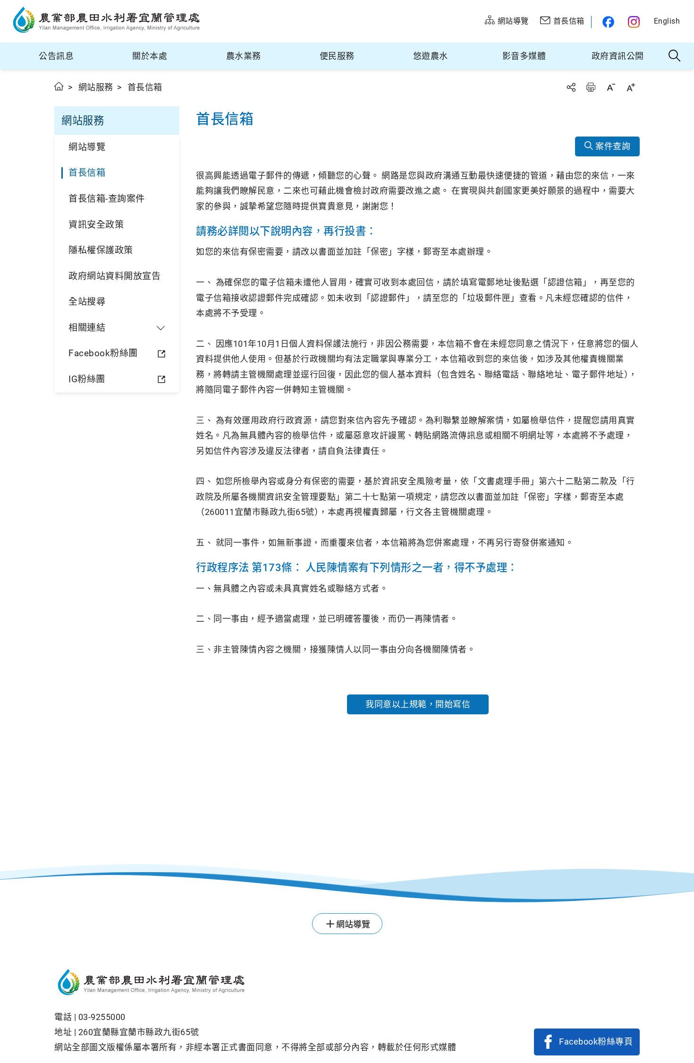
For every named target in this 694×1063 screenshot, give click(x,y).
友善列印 (591, 87)
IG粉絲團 (86, 379)
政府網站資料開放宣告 (114, 276)
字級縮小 (611, 87)
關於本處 (149, 56)
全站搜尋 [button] (675, 56)
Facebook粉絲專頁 (596, 1041)
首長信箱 (86, 172)
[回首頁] (255, 983)
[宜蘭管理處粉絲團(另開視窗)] (606, 22)
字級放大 (631, 87)
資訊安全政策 (96, 224)
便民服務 (337, 56)
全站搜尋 (86, 301)
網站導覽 (86, 147)
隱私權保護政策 (100, 250)
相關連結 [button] (86, 327)
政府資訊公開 (618, 56)
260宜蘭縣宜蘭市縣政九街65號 (138, 1032)
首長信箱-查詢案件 (106, 198)
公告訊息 (56, 56)
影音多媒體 (524, 56)
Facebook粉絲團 (103, 353)
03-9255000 (102, 1017)
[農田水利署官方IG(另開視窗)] (635, 22)
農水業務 (243, 56)
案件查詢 (612, 146)
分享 (571, 87)
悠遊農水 (430, 56)
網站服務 (95, 87)
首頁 (59, 86)
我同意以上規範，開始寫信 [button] (417, 704)
